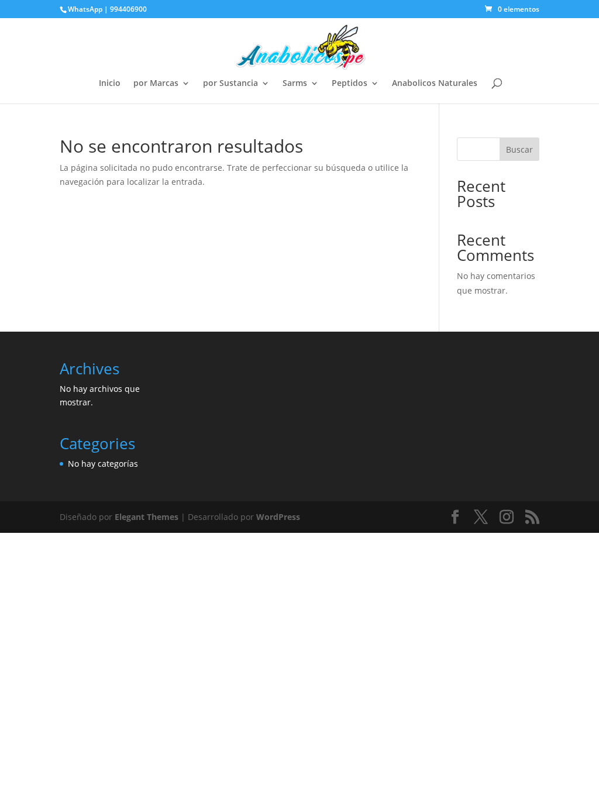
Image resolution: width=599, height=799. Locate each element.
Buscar (519, 149)
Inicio (110, 83)
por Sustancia (230, 83)
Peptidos (349, 83)
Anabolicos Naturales (434, 83)
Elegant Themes (146, 516)
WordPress (278, 516)
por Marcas (155, 83)
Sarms (295, 83)
